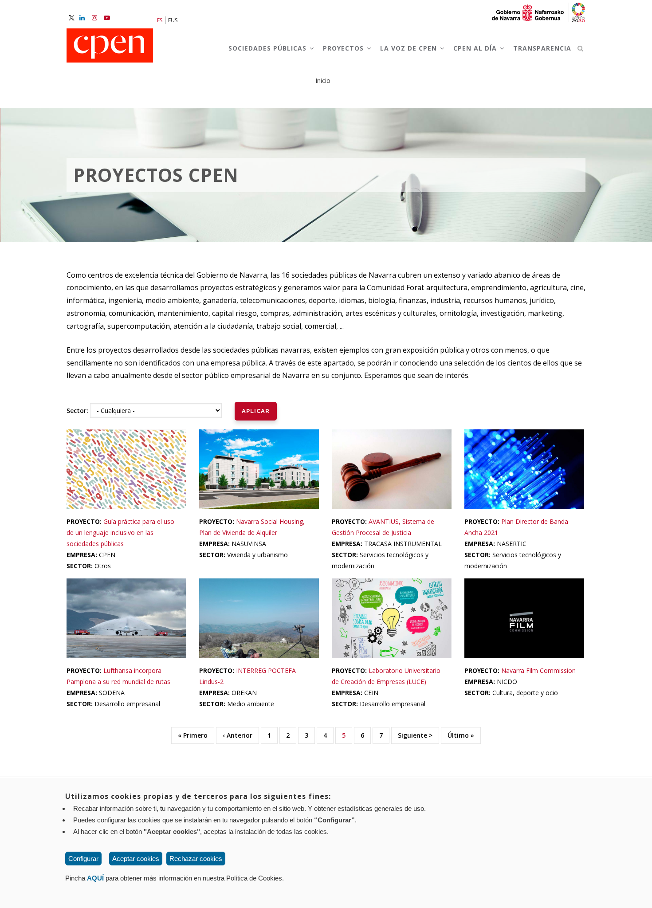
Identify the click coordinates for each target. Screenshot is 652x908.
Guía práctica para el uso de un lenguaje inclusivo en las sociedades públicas (120, 532)
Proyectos (344, 48)
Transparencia (542, 48)
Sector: (77, 410)
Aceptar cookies (135, 858)
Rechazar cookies (195, 858)
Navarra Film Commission (538, 670)
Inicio (322, 80)
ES (159, 20)
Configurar (83, 858)
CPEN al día (476, 48)
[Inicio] (110, 46)
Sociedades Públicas (268, 48)
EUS (172, 20)
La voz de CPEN (409, 48)
